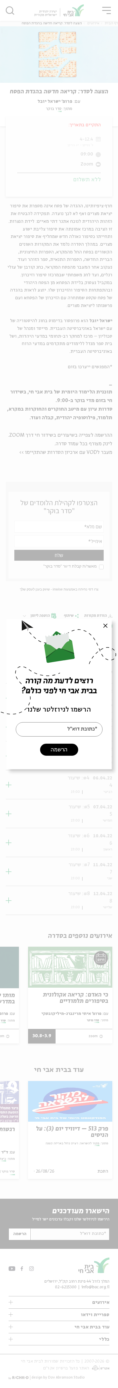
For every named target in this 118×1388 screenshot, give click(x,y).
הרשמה (59, 749)
